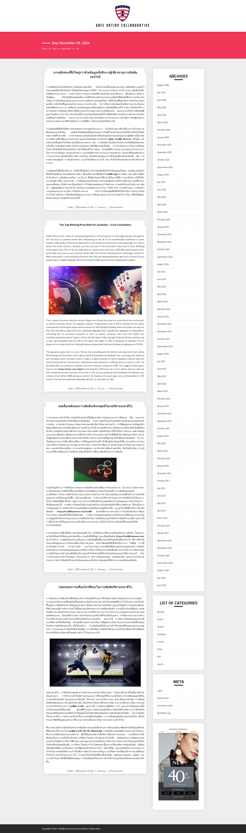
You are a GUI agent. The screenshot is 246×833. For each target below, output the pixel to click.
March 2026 (162, 122)
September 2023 (165, 346)
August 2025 (163, 174)
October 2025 (163, 159)
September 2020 (165, 563)
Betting (102, 207)
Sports (160, 664)
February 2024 (163, 309)
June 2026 (161, 100)
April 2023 (161, 383)
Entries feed (163, 698)
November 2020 (164, 548)
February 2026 (163, 129)
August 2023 (163, 353)
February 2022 (163, 458)
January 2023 (163, 406)
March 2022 (162, 451)
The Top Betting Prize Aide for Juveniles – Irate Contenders (95, 224)
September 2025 (165, 167)
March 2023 (162, 391)
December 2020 (164, 540)
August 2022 (163, 436)
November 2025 (164, 152)
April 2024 (161, 294)
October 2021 (163, 480)
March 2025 (162, 212)
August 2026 (163, 85)
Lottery (160, 641)
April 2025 (161, 204)
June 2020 (161, 585)
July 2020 (161, 577)
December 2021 (164, 473)
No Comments (117, 207)
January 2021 (163, 533)
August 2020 (163, 570)
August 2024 (163, 264)
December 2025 (164, 144)
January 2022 (163, 465)
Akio (71, 207)
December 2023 (164, 324)
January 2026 (163, 137)
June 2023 (161, 368)
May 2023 (161, 376)
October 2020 (163, 555)
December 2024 (164, 234)
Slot (159, 656)
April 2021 (161, 510)
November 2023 (164, 331)
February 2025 (163, 219)
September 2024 (165, 256)
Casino (102, 389)
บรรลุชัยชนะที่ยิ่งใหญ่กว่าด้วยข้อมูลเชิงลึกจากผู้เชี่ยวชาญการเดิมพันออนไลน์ (95, 74)
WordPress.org (164, 713)
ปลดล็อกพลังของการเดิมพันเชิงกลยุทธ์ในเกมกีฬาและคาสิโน (95, 406)
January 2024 (163, 316)
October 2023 (163, 339)
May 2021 (161, 503)
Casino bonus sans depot (71, 369)
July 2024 (161, 271)
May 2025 (161, 197)
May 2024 (161, 286)
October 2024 (163, 249)
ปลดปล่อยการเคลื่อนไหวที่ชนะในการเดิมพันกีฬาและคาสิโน (95, 587)
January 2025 (163, 227)
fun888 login (111, 174)
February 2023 (163, 398)
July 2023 (161, 361)
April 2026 (161, 115)
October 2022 (163, 428)
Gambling (161, 634)
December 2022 (164, 413)
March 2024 (162, 301)
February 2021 (163, 525)
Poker (159, 649)
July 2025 (161, 182)
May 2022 (161, 443)
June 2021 (161, 495)
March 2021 (162, 518)
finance (160, 626)
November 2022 (164, 421)
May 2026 (161, 107)
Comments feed (164, 705)
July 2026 (161, 92)
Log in (159, 690)
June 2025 (161, 189)
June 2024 (161, 279)
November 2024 (164, 242)
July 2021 (161, 488)
